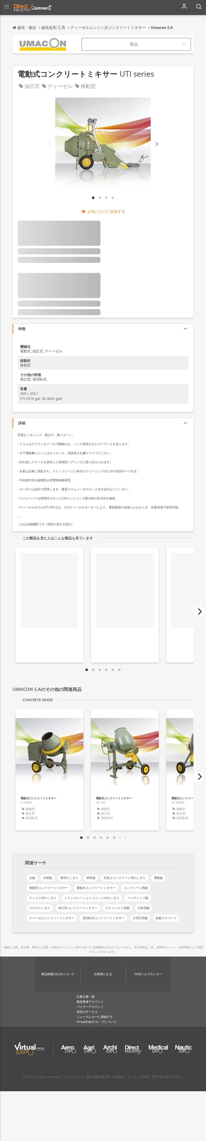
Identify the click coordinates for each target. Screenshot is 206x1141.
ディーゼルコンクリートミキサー (51, 918)
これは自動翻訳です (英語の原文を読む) (45, 524)
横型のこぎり (69, 878)
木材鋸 (47, 878)
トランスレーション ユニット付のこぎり (91, 898)
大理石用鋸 (140, 918)
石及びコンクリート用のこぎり (125, 878)
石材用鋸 (144, 908)
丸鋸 (32, 878)
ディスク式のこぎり (42, 898)
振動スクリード (166, 918)
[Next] (156, 144)
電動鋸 (158, 878)
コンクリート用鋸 (136, 888)
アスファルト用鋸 (118, 908)
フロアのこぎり (39, 908)
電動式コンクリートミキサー (96, 888)
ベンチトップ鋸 (137, 898)
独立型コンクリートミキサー (77, 908)
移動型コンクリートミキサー (48, 888)
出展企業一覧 (86, 996)
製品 (134, 44)
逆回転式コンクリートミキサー (103, 918)
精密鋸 (90, 878)
